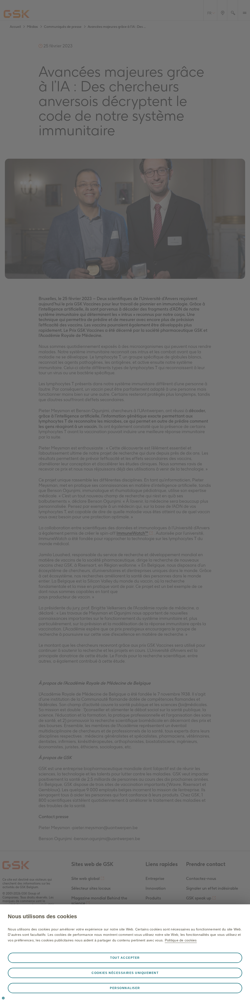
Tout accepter (125, 957)
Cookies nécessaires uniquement (125, 973)
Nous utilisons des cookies (42, 916)
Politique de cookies (181, 940)
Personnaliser (125, 988)
